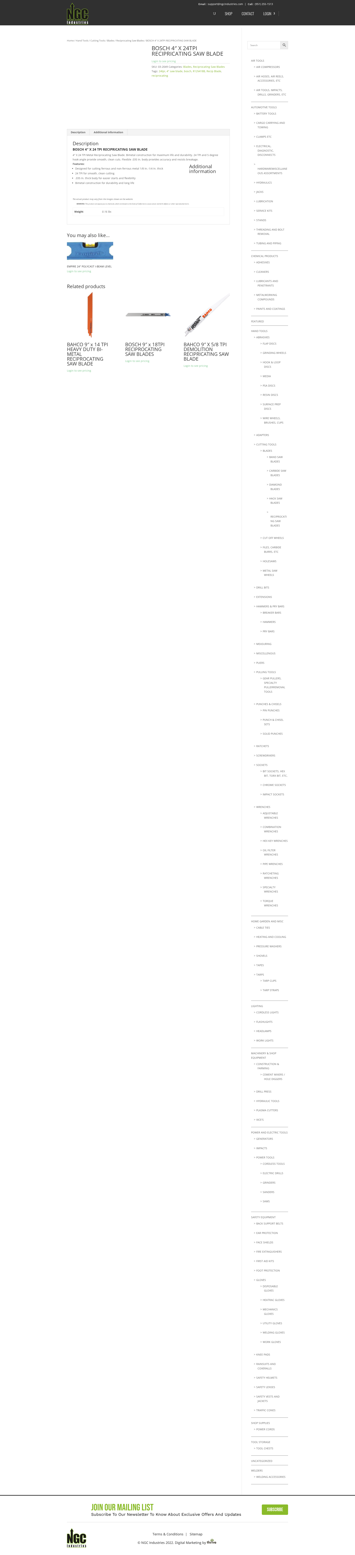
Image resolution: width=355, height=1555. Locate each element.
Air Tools (257, 60)
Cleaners (262, 272)
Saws (266, 1201)
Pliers (260, 663)
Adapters (262, 435)
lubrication (264, 201)
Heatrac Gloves (274, 1300)
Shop (228, 13)
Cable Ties (263, 927)
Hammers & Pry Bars (270, 606)
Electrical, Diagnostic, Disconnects (265, 150)
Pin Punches (271, 710)
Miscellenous (265, 653)
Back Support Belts (269, 1223)
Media (267, 376)
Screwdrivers (265, 755)
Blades (110, 40)
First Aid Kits (265, 1261)
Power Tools (265, 1157)
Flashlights (264, 1022)
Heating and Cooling (271, 937)
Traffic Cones (265, 1410)
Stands (261, 220)
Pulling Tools (266, 672)
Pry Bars (269, 631)
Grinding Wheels (274, 353)
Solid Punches (273, 733)
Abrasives (263, 337)
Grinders (269, 1182)
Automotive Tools (264, 107)
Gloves (261, 1280)
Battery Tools (266, 113)
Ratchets (262, 746)
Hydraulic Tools (267, 1101)
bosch (187, 71)
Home (70, 40)
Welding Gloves (274, 1332)
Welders (257, 1470)
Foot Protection (268, 1270)
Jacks (259, 192)
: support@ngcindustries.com (224, 4)
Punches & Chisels (268, 704)
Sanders (268, 1192)
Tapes (260, 965)
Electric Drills (273, 1173)
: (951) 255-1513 (263, 4)
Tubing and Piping (268, 243)
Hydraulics (264, 182)
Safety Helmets (266, 1377)
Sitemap (196, 1534)
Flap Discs (269, 343)
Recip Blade (214, 71)
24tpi (162, 71)
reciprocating (160, 75)
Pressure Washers (269, 946)
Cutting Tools (97, 40)
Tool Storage (260, 1442)
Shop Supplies (260, 1423)
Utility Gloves (272, 1323)
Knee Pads (263, 1354)
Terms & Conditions (168, 1534)
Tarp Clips (269, 980)
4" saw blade (174, 71)
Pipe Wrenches (273, 864)
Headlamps (263, 1031)
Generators (264, 1138)
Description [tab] (78, 132)
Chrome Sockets (274, 785)
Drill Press (263, 1091)
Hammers (269, 622)
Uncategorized (261, 1461)
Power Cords (265, 1429)
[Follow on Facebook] (272, 1537)
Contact (248, 13)
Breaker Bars (272, 612)
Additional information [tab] (108, 132)
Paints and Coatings (270, 309)
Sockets (262, 765)
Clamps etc (264, 136)
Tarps (260, 974)
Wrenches (263, 807)
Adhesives (263, 262)
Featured (257, 321)
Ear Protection (267, 1233)
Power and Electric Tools (269, 1132)
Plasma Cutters (267, 1110)
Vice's (260, 1119)
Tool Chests (264, 1448)
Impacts (261, 1148)
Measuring (263, 644)
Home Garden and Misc (267, 921)
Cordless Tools (274, 1163)
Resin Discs (270, 395)
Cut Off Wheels (273, 538)
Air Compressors (268, 67)
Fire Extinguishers (269, 1251)
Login (267, 13)
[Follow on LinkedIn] (283, 1537)
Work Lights (264, 1040)
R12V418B (199, 71)
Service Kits (264, 210)
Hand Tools (82, 40)
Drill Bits (262, 587)
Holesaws (269, 561)
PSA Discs (269, 385)
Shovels (261, 955)
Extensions (264, 597)
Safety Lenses (265, 1387)
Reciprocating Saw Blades (130, 40)
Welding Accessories (270, 1477)
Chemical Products (264, 256)
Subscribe (275, 1510)
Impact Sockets (273, 794)
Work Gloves (272, 1342)
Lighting (257, 1006)
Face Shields (264, 1242)
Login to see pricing (164, 61)
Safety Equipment (263, 1217)
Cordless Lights (267, 1012)
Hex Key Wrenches (275, 841)
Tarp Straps (271, 990)
